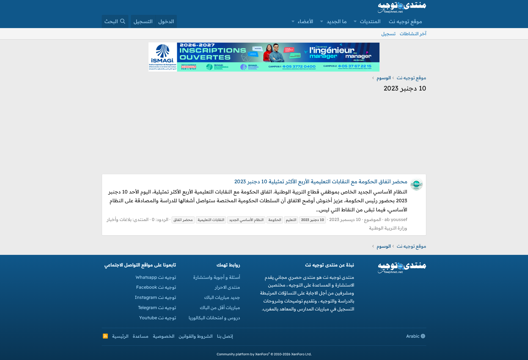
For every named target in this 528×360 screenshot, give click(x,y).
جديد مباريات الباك (222, 297)
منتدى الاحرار (227, 287)
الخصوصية (163, 336)
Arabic (413, 336)
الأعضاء (305, 21)
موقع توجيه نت (405, 21)
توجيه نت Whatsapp (156, 277)
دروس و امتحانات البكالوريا (214, 317)
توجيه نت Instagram (155, 297)
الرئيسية (120, 336)
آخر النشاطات (413, 33)
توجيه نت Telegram (157, 307)
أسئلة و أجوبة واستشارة (216, 277)
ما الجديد (337, 21)
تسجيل (388, 33)
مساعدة (140, 336)
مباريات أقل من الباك (220, 307)
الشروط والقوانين (196, 336)
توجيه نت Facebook (156, 287)
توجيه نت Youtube (157, 317)
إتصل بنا (225, 336)
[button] (355, 21)
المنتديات (370, 21)
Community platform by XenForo (264, 354)
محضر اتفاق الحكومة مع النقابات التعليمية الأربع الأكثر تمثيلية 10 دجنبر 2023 (320, 181)
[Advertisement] (264, 135)
